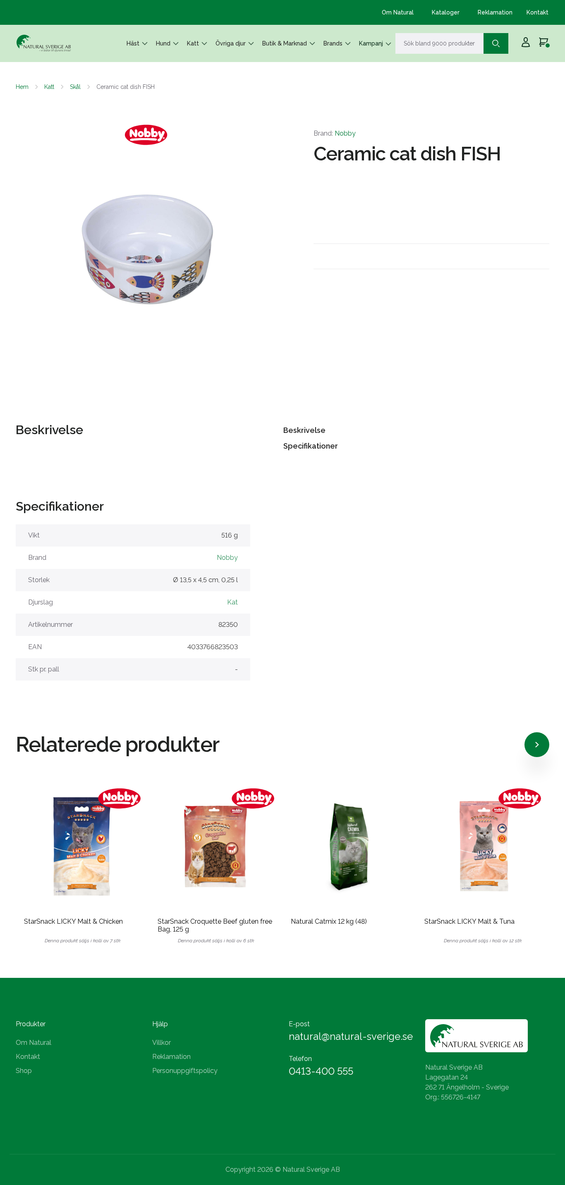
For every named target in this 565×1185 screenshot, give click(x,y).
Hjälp (160, 1024)
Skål (75, 87)
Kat (232, 602)
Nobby (345, 133)
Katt (193, 43)
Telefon (300, 1059)
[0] (543, 43)
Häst (133, 43)
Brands (332, 43)
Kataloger (446, 12)
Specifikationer (310, 446)
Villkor (161, 1042)
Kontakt (537, 12)
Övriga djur (230, 43)
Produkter (30, 1024)
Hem (22, 87)
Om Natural (398, 12)
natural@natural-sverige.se (351, 1036)
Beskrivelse (304, 430)
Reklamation (495, 12)
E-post (299, 1024)
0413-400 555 (321, 1071)
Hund (163, 43)
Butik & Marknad (284, 43)
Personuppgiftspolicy (185, 1071)
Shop (24, 1071)
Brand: (335, 133)
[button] (53, 246)
